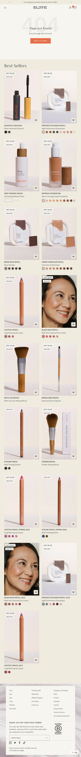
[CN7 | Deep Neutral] (71, 268)
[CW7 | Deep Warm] (67, 268)
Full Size (9, 200)
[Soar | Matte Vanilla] (64, 132)
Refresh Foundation (51, 193)
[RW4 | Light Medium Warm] (57, 200)
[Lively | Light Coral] (16, 536)
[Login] (70, 7)
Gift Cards (12, 709)
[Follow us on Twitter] (15, 743)
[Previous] (9, 2)
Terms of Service (59, 712)
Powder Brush (48, 461)
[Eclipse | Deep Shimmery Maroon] (57, 604)
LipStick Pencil (11, 330)
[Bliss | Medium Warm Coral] (53, 336)
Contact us (35, 705)
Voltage (21, 750)
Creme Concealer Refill (53, 262)
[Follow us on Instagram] (10, 743)
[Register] (46, 738)
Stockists (57, 701)
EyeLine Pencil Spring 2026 (54, 529)
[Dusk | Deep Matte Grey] (57, 132)
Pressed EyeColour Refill (53, 125)
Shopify (14, 750)
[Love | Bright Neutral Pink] (50, 336)
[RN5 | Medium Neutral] (60, 200)
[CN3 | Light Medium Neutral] (53, 268)
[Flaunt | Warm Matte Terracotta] (46, 132)
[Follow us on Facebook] (20, 743)
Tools (11, 701)
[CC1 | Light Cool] (43, 268)
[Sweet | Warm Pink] (67, 132)
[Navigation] (5, 7)
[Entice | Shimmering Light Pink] (50, 604)
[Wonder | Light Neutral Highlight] (57, 336)
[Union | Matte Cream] (60, 132)
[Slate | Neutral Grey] (16, 268)
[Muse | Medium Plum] (9, 536)
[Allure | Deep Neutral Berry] (19, 604)
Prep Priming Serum (13, 193)
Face (10, 690)
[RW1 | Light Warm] (43, 200)
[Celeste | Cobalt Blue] (43, 536)
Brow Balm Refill (12, 262)
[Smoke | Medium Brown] (9, 268)
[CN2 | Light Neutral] (46, 268)
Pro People (35, 701)
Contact (56, 698)
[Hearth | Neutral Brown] (9, 468)
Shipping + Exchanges (61, 690)
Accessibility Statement (62, 716)
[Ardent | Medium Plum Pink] (12, 336)
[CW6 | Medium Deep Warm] (64, 268)
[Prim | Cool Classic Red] (9, 672)
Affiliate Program (37, 698)
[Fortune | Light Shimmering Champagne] (43, 132)
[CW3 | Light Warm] (50, 268)
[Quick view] (36, 120)
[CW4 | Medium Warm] (57, 268)
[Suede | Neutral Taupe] (5, 268)
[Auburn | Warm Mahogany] (12, 268)
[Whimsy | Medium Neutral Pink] (46, 336)
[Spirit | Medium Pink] (12, 536)
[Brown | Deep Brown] (9, 132)
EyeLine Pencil (11, 461)
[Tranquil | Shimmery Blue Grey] (43, 604)
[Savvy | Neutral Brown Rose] (5, 604)
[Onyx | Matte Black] (5, 468)
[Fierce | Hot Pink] (5, 536)
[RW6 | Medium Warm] (64, 200)
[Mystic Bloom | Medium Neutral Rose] (16, 604)
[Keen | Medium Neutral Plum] (9, 604)
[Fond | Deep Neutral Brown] (53, 132)
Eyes (10, 698)
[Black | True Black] (5, 132)
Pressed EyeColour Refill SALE (56, 597)
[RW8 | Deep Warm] (71, 200)
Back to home (40, 41)
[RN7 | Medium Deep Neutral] (67, 200)
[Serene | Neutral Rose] (5, 336)
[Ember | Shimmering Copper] (50, 132)
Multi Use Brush (11, 398)
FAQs (55, 694)
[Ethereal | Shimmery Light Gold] (71, 132)
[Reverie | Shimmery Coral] (53, 604)
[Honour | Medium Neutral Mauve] (9, 336)
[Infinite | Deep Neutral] (5, 672)
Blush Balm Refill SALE (14, 597)
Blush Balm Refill (50, 330)
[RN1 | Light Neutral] (46, 200)
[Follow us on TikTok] (24, 743)
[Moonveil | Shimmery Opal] (60, 604)
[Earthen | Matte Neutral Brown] (74, 132)
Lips (10, 694)
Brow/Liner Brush (50, 398)
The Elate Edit (36, 690)
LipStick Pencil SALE (13, 665)
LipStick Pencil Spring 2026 (17, 529)
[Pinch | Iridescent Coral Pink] (43, 336)
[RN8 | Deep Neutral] (74, 200)
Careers (56, 705)
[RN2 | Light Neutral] (50, 200)
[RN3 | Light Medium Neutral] (53, 200)
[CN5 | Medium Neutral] (60, 268)
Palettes (12, 705)
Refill (17, 200)
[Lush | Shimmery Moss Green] (46, 604)
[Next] (71, 2)
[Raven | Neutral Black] (19, 268)
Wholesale (35, 694)
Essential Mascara (13, 125)
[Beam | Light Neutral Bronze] (12, 604)
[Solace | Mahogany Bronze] (46, 536)
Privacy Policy (58, 709)
